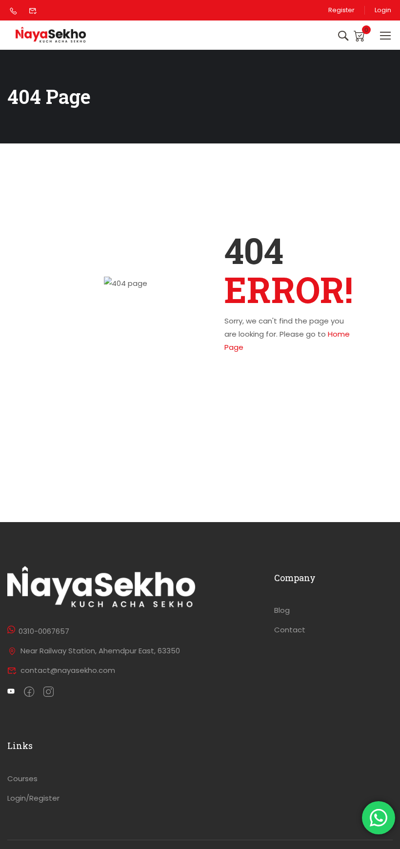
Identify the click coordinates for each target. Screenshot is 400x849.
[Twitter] (11, 692)
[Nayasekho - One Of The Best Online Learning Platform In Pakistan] (51, 35)
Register (341, 10)
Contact (289, 630)
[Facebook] (29, 692)
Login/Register (33, 798)
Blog (282, 610)
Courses (22, 778)
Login (383, 10)
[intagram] (48, 692)
